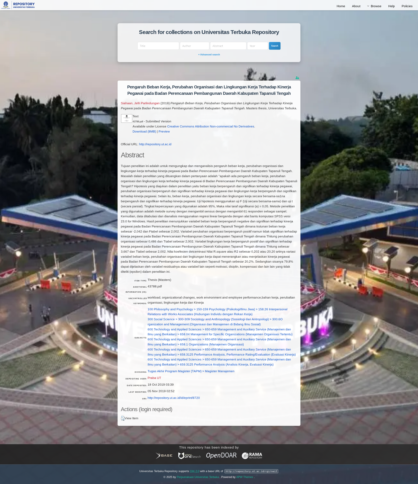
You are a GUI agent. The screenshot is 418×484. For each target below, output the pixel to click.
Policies (407, 6)
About (356, 6)
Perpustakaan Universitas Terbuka (198, 477)
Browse (376, 6)
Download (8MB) (144, 131)
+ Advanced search (209, 54)
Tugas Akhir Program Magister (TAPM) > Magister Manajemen (191, 371)
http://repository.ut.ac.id (155, 144)
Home (341, 6)
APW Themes (245, 477)
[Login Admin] (297, 77)
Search (274, 46)
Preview (164, 131)
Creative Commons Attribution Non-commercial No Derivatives (210, 126)
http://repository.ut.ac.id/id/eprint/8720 (174, 398)
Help (391, 6)
